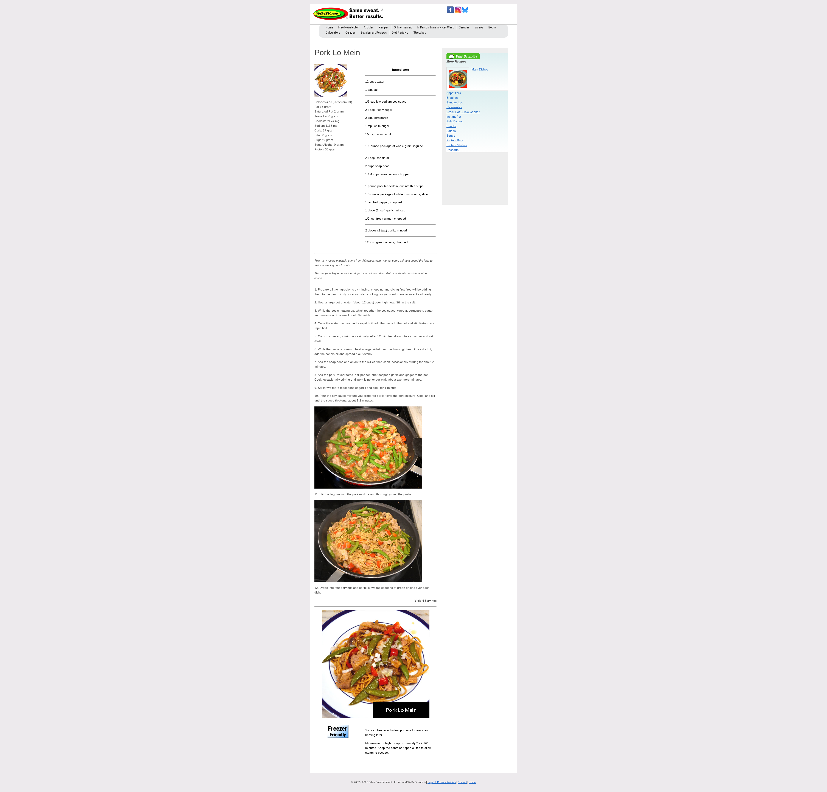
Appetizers (453, 93)
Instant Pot (453, 116)
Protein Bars (454, 140)
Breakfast (452, 97)
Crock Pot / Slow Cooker (463, 112)
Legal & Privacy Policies (441, 782)
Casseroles (454, 107)
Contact (462, 782)
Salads (451, 131)
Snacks (451, 126)
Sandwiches (454, 102)
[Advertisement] (477, 177)
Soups (450, 135)
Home (472, 782)
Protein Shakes (456, 145)
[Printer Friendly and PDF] (463, 58)
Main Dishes (479, 69)
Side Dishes (454, 121)
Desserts (452, 150)
